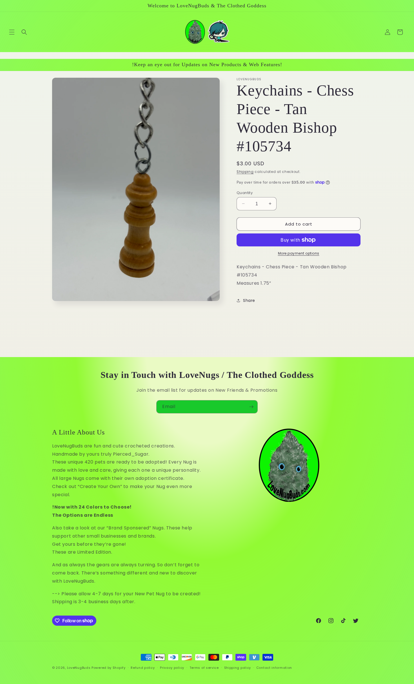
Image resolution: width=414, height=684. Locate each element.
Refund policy (143, 667)
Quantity (245, 192)
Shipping (245, 171)
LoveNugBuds (79, 667)
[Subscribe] (251, 406)
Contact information (274, 667)
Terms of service (204, 667)
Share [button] (249, 300)
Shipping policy (237, 667)
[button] (12, 32)
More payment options (298, 253)
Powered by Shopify (109, 667)
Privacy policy (172, 667)
